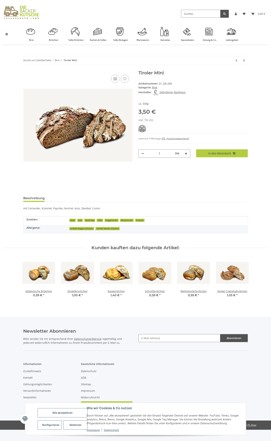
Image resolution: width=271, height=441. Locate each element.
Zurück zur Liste (32, 60)
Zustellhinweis (32, 371)
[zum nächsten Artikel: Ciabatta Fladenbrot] (236, 60)
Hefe (100, 220)
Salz (80, 220)
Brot (154, 87)
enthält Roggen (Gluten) (81, 228)
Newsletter (30, 397)
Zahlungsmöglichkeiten (37, 384)
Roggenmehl (111, 220)
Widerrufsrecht (90, 397)
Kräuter (140, 220)
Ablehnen (75, 424)
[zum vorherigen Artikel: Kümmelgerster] (244, 60)
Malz (72, 220)
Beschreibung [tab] (34, 198)
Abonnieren (234, 338)
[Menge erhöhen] (186, 153)
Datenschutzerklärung (87, 339)
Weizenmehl (127, 220)
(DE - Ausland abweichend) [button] (175, 138)
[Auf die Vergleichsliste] (115, 79)
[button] (236, 13)
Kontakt (28, 377)
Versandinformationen (37, 390)
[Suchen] (224, 14)
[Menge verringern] (143, 153)
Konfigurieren (51, 424)
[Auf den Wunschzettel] (125, 79)
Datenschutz (111, 430)
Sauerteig (89, 220)
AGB (83, 377)
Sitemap (86, 384)
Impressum (93, 430)
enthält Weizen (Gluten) (107, 228)
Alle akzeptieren (62, 412)
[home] (21, 12)
